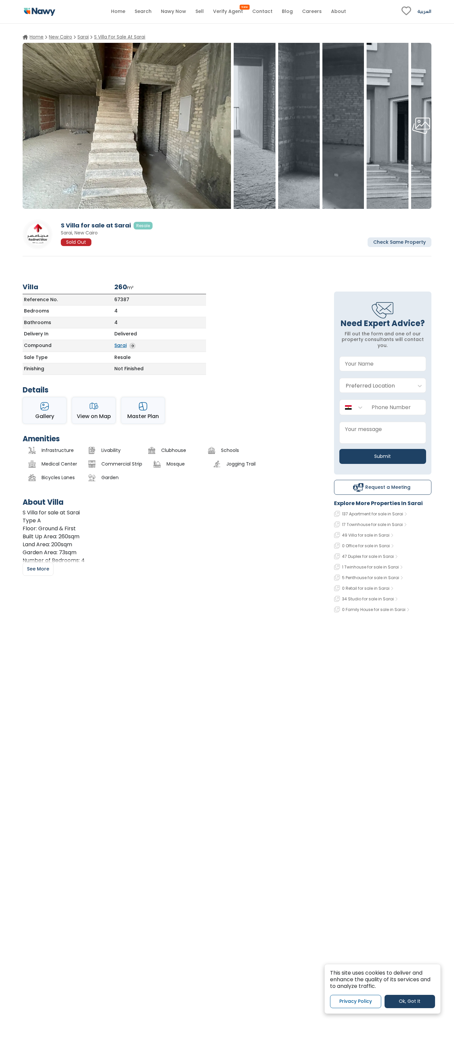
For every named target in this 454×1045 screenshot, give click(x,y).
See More (38, 569)
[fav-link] (406, 11)
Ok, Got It (409, 1001)
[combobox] (376, 385)
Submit (382, 456)
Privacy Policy (355, 1001)
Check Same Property (399, 241)
